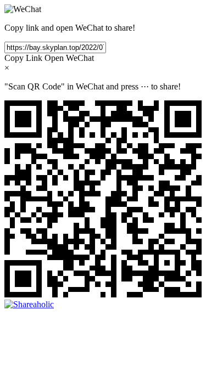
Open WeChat (69, 58)
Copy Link (23, 58)
